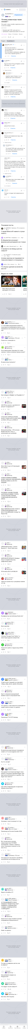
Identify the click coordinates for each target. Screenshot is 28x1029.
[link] (11, 286)
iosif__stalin (6, 246)
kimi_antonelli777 (7, 254)
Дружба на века (11, 928)
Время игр (10, 16)
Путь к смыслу (11, 264)
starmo (5, 264)
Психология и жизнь (13, 323)
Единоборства (12, 994)
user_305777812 (7, 237)
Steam (10, 703)
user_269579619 (7, 228)
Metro (10, 359)
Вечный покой (13, 246)
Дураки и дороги (13, 680)
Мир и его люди (12, 829)
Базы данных (11, 819)
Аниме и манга (12, 613)
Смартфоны (14, 237)
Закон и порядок (12, 900)
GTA (9, 715)
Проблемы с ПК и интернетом (18, 228)
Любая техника (12, 769)
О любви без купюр (16, 254)
